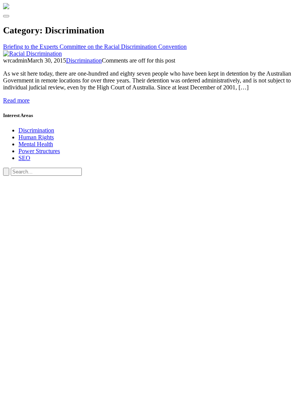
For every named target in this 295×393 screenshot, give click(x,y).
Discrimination (84, 60)
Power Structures (39, 151)
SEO (24, 158)
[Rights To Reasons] (6, 7)
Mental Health (35, 144)
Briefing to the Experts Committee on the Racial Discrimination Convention (95, 46)
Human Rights (36, 137)
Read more (16, 100)
